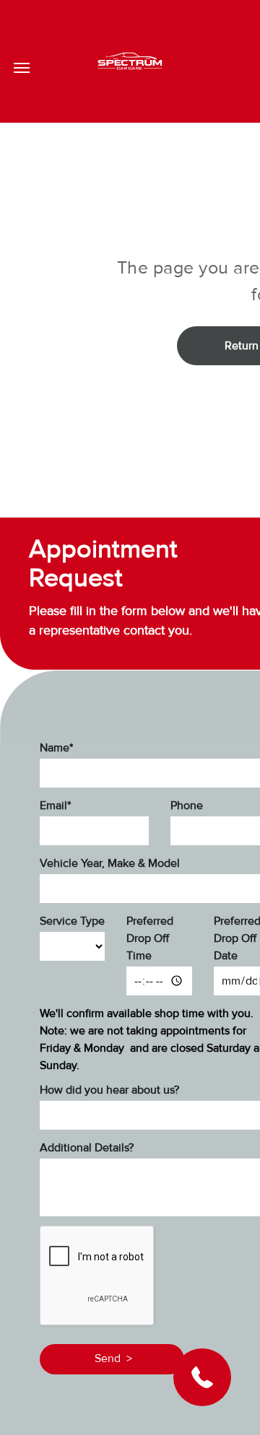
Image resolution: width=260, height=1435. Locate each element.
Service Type (72, 921)
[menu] (21, 67)
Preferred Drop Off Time (149, 938)
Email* (55, 805)
